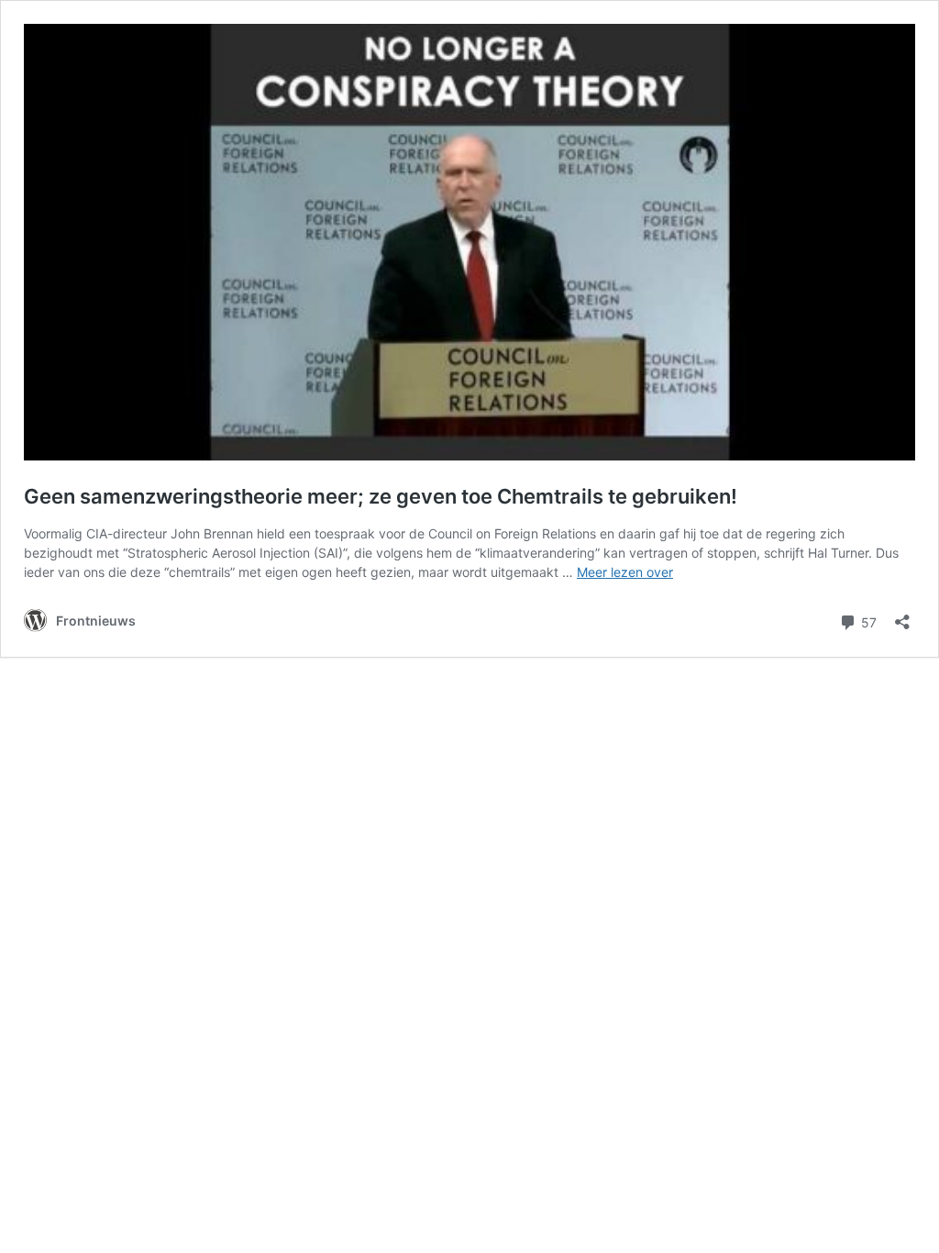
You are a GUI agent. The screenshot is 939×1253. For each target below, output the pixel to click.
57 (867, 621)
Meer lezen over (625, 572)
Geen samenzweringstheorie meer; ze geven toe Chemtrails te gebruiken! (380, 496)
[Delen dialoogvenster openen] (902, 616)
